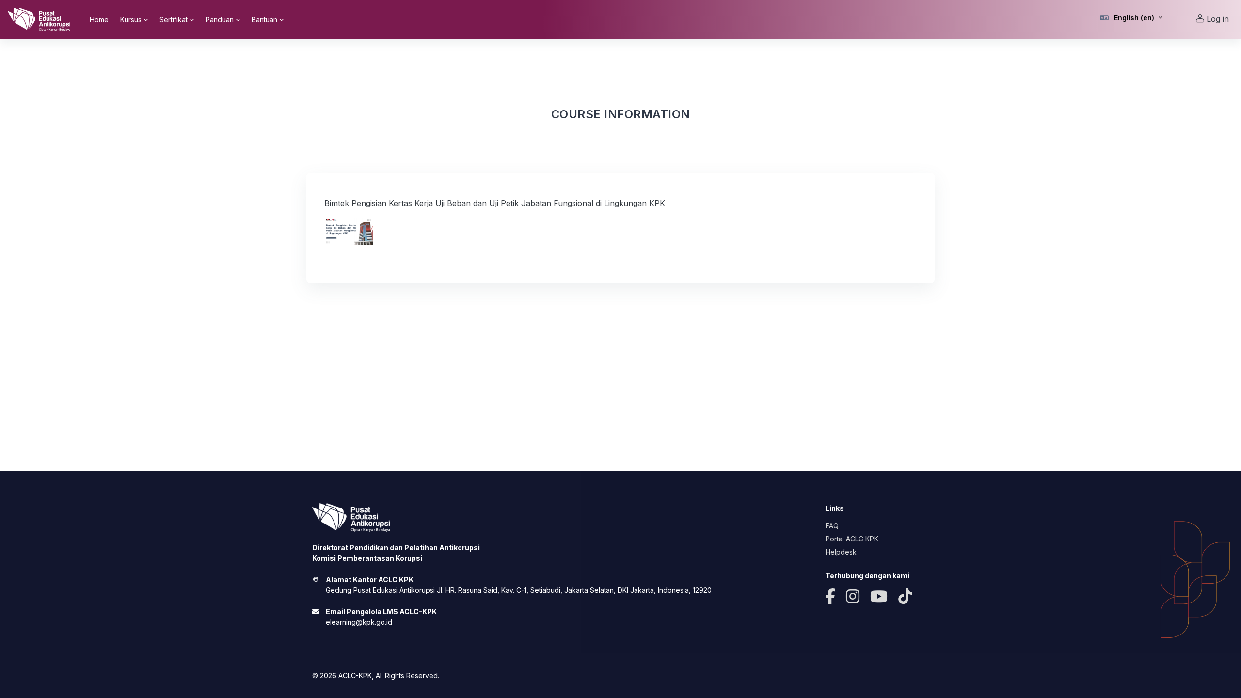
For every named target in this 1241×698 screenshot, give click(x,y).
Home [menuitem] (99, 20)
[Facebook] (830, 596)
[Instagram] (852, 596)
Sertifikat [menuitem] (173, 20)
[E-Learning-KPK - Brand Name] (39, 19)
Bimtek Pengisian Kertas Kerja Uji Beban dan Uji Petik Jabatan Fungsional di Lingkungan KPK (494, 203)
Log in (1218, 19)
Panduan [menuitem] (220, 20)
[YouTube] (879, 596)
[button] (1131, 19)
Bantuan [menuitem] (264, 20)
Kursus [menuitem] (131, 20)
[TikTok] (905, 596)
